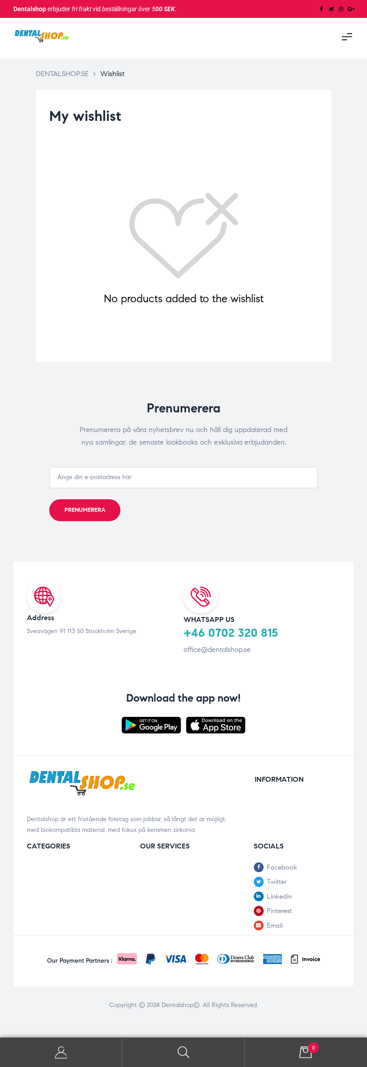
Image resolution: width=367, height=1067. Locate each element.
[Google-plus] (351, 9)
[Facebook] (321, 9)
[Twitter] (331, 9)
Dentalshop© (181, 1005)
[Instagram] (341, 9)
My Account (61, 1052)
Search (183, 1052)
